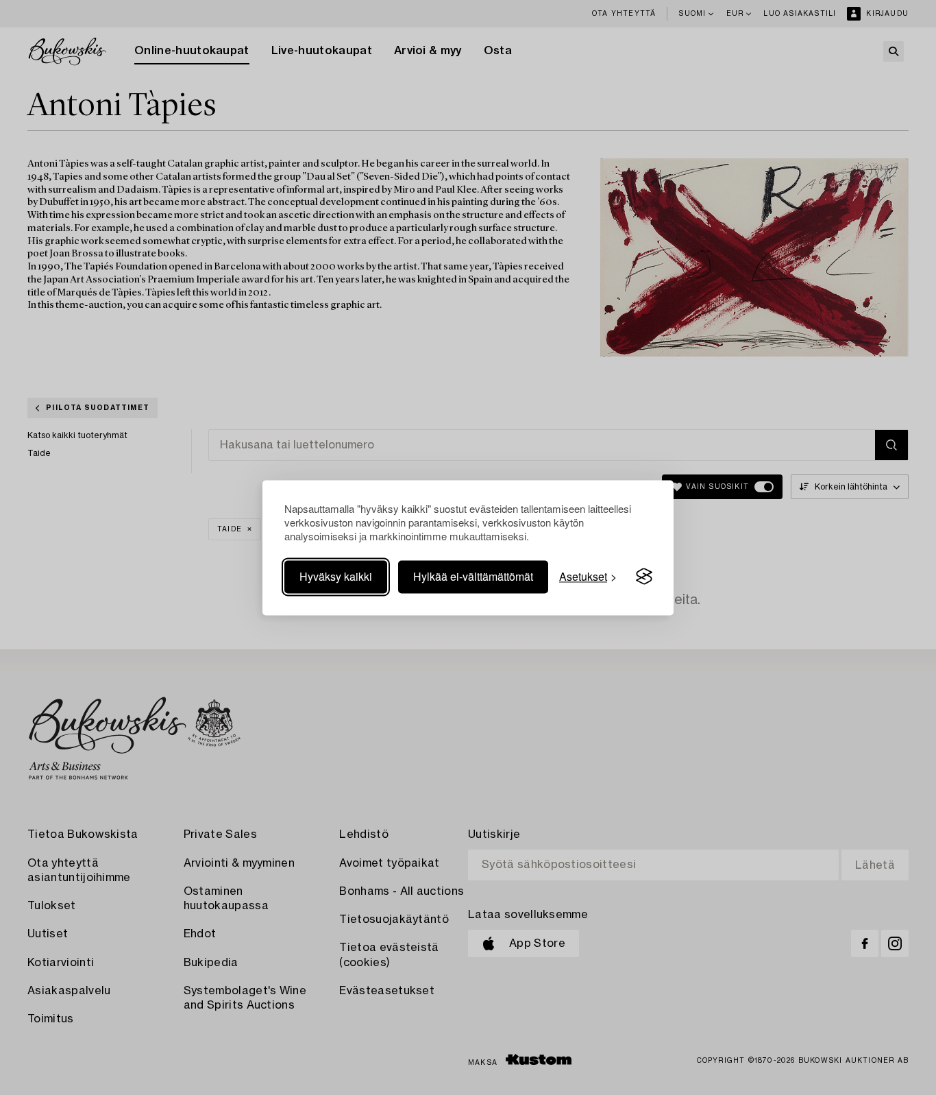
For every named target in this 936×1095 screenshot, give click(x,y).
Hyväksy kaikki (335, 576)
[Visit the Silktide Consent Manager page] (644, 576)
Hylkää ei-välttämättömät (473, 576)
